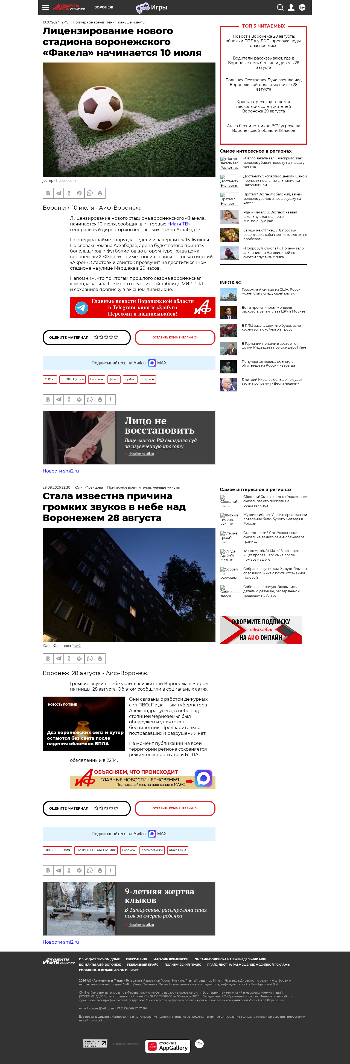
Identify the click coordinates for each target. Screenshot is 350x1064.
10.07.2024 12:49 (55, 22)
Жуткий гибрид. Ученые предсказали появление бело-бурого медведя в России (275, 519)
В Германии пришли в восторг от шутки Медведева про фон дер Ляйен (274, 345)
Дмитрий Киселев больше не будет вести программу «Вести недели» (272, 381)
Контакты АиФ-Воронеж (100, 965)
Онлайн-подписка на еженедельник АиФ (230, 959)
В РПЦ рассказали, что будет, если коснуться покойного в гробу (271, 327)
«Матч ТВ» (179, 224)
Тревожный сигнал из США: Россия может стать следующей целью (272, 291)
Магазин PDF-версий (170, 959)
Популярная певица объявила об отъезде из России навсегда (268, 363)
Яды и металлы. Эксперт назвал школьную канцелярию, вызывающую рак (270, 216)
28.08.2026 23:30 (56, 487)
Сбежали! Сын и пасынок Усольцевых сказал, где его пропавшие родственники (275, 501)
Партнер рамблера (126, 1043)
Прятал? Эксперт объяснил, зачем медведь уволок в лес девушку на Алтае (272, 198)
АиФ (77, 646)
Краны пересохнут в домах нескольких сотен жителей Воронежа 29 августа (263, 107)
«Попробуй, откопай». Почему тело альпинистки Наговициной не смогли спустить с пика (273, 252)
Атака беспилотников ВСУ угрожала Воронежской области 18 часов (263, 128)
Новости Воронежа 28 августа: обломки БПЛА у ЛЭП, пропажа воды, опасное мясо (264, 41)
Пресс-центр (136, 959)
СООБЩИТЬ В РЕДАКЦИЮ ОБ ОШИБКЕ (109, 970)
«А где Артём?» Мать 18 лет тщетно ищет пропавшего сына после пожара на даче (273, 555)
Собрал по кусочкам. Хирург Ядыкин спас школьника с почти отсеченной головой (275, 573)
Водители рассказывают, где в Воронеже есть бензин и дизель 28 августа (263, 63)
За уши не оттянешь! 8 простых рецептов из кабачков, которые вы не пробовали (275, 234)
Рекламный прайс (142, 965)
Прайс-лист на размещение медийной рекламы (248, 965)
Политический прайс (183, 965)
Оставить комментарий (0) (175, 337)
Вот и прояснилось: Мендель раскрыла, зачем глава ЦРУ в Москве (273, 309)
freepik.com (66, 181)
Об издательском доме (99, 959)
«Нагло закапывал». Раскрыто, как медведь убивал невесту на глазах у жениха (274, 162)
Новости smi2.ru (61, 471)
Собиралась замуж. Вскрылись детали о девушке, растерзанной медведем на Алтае (271, 591)
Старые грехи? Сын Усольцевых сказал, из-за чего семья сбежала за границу (274, 537)
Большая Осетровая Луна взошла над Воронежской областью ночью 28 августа (264, 85)
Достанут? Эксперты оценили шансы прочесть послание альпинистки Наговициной (275, 180)
